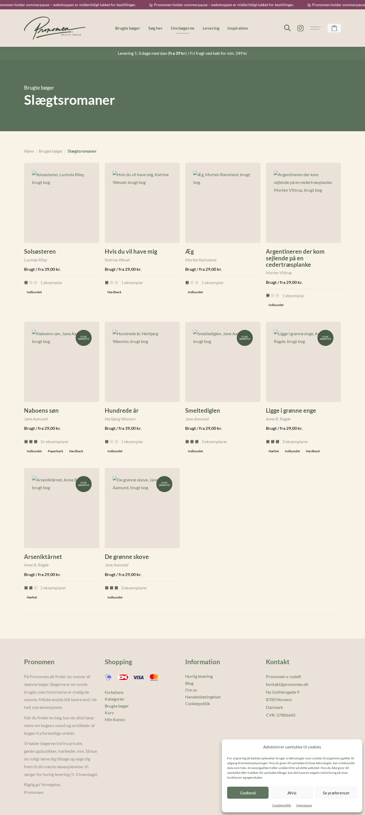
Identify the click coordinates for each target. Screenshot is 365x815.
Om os (191, 689)
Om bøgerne (183, 27)
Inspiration (237, 27)
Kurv (109, 712)
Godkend (248, 792)
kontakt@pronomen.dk (287, 684)
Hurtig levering (199, 676)
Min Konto (115, 719)
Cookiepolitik (281, 805)
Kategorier (115, 698)
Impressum (304, 805)
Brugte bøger (127, 27)
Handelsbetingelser (203, 696)
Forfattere (114, 692)
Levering (211, 27)
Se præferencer (336, 792)
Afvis (292, 792)
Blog (189, 683)
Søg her (155, 27)
